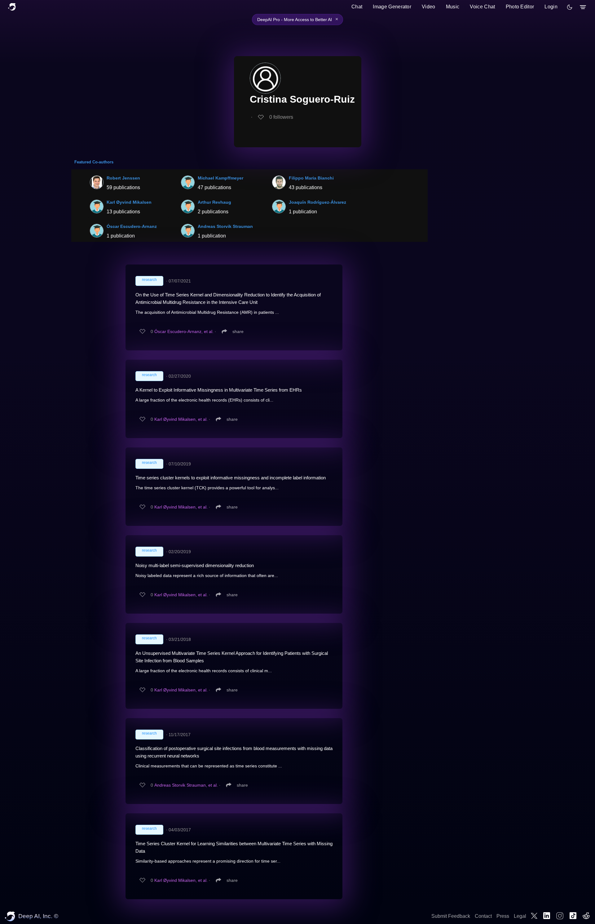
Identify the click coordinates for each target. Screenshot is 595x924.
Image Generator (392, 6)
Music (453, 6)
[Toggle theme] (570, 7)
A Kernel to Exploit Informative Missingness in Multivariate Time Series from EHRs (218, 390)
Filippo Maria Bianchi (311, 177)
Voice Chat (482, 6)
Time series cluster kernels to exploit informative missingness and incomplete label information (230, 477)
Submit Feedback (450, 916)
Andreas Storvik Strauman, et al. (186, 785)
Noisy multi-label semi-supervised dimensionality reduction (194, 565)
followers (281, 117)
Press (502, 916)
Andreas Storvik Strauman (225, 226)
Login (551, 6)
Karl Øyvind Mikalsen (129, 202)
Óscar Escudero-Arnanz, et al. (184, 331)
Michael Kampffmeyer (220, 177)
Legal (520, 916)
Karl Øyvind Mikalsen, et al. (181, 419)
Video (428, 6)
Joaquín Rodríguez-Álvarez (317, 202)
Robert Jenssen (123, 177)
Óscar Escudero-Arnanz (132, 226)
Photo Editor (520, 6)
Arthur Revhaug (214, 202)
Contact (483, 916)
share (238, 331)
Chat (356, 6)
